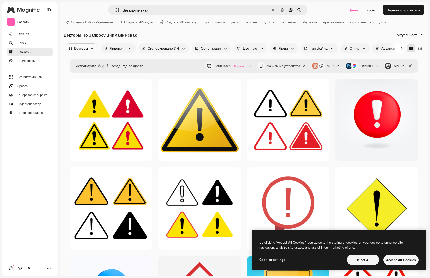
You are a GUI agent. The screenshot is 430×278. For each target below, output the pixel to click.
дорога (269, 21)
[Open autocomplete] (115, 10)
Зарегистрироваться (403, 9)
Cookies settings (272, 259)
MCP (330, 66)
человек (251, 21)
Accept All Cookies (401, 259)
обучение (309, 21)
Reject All (363, 259)
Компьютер (229, 66)
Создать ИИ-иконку (181, 21)
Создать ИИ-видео (139, 21)
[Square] (420, 48)
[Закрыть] (410, 66)
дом (382, 21)
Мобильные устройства (283, 66)
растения (288, 21)
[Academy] (20, 268)
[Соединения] (11, 268)
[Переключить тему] (29, 268)
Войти (370, 9)
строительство (362, 21)
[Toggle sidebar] (49, 10)
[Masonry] (411, 48)
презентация (333, 21)
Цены (353, 9)
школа (220, 21)
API (396, 66)
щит (206, 21)
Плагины (367, 66)
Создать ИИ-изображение (92, 21)
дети (235, 21)
